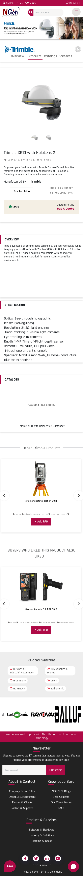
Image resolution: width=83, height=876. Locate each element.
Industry (34, 835)
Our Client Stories (61, 802)
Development (27, 796)
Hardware (48, 829)
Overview (17, 56)
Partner (16, 802)
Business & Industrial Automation (22, 670)
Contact (15, 808)
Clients (28, 802)
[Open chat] (73, 866)
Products (35, 56)
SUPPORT (21, 3)
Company (14, 791)
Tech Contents (61, 796)
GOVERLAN (18, 688)
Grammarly (19, 680)
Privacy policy (28, 872)
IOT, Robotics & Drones (57, 670)
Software (34, 829)
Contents (65, 56)
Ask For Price (21, 191)
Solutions (48, 835)
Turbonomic (57, 688)
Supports (28, 808)
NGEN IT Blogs (61, 791)
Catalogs (50, 56)
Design (13, 796)
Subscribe (55, 770)
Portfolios (29, 791)
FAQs (61, 808)
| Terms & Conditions (49, 872)
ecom (53, 680)
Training (36, 840)
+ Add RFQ (41, 521)
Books (48, 840)
